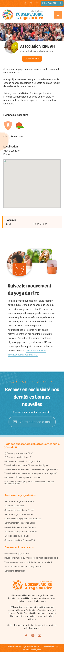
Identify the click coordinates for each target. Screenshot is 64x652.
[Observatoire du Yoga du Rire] (22, 15)
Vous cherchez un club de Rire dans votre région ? (26, 465)
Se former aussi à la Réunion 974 (19, 540)
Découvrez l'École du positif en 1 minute (22, 477)
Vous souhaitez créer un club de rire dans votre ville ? (28, 562)
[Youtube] (31, 3)
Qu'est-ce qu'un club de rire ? (17, 457)
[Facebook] (25, 3)
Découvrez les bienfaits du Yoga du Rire (22, 461)
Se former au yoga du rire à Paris (19, 501)
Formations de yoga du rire (16, 554)
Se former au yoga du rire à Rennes (20, 531)
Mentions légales (33, 649)
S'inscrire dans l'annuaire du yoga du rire (22, 566)
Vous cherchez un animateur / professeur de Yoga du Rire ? (31, 469)
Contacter (32, 58)
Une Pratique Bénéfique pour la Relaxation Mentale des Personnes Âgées (29, 483)
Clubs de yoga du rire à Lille (16, 536)
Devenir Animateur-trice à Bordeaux (20, 527)
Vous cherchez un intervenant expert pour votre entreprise (30, 473)
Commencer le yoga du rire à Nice (19, 523)
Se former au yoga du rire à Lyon (19, 510)
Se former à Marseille (14, 506)
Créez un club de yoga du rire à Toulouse (22, 519)
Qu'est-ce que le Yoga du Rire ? (18, 453)
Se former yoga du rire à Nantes (18, 514)
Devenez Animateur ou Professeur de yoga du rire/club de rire (32, 558)
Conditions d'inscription (14, 571)
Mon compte (49, 3)
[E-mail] (37, 3)
